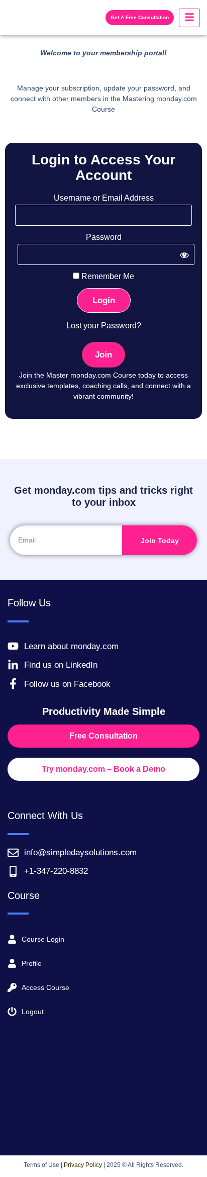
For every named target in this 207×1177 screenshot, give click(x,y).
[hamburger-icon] (189, 18)
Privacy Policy (83, 1164)
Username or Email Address (104, 198)
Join (103, 354)
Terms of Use (41, 1164)
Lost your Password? (103, 325)
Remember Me (106, 277)
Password (104, 237)
